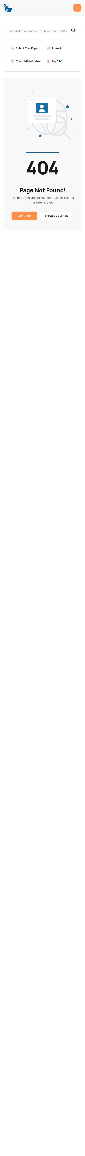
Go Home (24, 216)
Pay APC (57, 61)
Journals (57, 48)
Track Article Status (28, 61)
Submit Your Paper (27, 48)
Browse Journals (56, 216)
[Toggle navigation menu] (77, 8)
